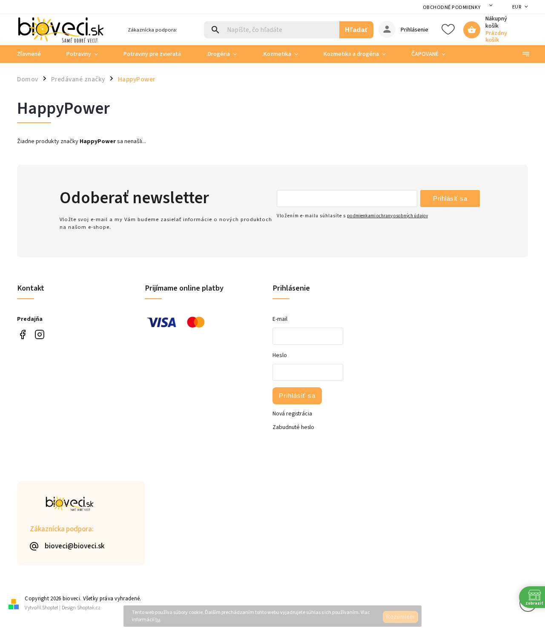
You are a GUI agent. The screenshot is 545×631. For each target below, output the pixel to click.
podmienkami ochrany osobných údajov (387, 215)
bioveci (39, 334)
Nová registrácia (292, 413)
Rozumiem (400, 617)
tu (157, 619)
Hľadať (356, 29)
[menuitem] (35, 54)
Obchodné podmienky (452, 7)
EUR (517, 7)
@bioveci (22, 334)
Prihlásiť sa (450, 198)
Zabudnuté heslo (293, 427)
